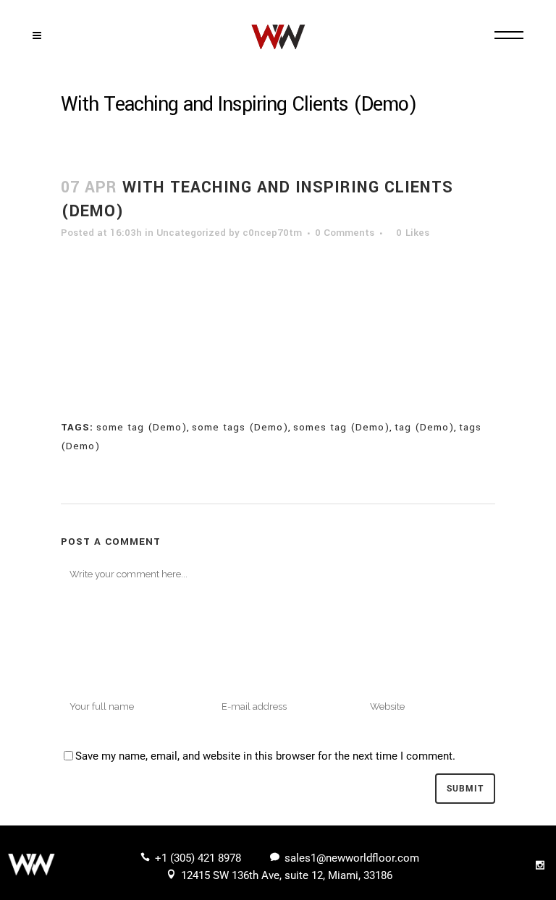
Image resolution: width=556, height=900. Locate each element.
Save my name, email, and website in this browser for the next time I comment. (265, 756)
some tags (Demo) (240, 427)
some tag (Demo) (141, 427)
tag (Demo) (424, 427)
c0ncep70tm (272, 232)
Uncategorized (191, 232)
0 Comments (344, 232)
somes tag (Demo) (341, 427)
